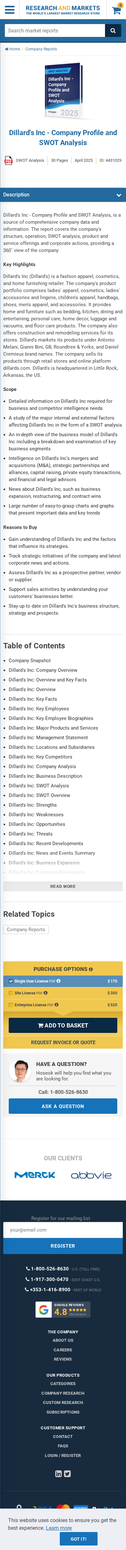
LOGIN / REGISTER (63, 1455)
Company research (62, 1393)
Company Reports (26, 929)
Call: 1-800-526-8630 (63, 1092)
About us (63, 1340)
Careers (63, 1349)
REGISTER (63, 1246)
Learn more (59, 1528)
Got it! (79, 1539)
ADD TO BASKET (63, 1025)
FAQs (63, 1445)
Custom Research (63, 1402)
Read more (63, 886)
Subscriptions (63, 1412)
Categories (63, 1383)
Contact (63, 1436)
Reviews (63, 1359)
